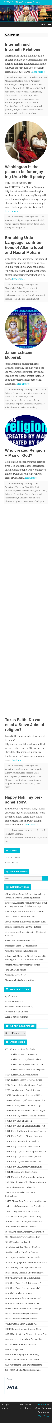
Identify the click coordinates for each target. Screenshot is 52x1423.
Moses (20, 99)
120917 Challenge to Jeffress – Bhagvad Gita (25, 1100)
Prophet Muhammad (14, 784)
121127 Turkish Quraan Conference (21, 1054)
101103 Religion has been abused (19, 1293)
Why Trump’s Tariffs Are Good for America (24, 911)
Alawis (27, 81)
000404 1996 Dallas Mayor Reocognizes (23, 1370)
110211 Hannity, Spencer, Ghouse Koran (23, 1268)
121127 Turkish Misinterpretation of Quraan (25, 1070)
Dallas (19, 288)
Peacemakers (11, 498)
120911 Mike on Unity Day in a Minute (22, 1172)
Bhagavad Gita (26, 84)
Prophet (17, 501)
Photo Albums (11, 862)
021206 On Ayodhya (14, 1349)
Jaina (20, 95)
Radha (36, 837)
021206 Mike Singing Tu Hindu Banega (22, 1354)
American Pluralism (14, 769)
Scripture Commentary (25, 404)
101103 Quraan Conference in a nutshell (23, 1298)
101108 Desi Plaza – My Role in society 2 (23, 1283)
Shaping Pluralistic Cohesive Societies (22, 965)
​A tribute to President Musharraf (20, 941)
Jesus (15, 780)
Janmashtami (11, 292)
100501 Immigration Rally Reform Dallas (23, 1339)
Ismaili (14, 95)
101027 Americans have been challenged (23, 1308)
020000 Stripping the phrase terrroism (23, 1365)
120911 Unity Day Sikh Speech (18, 1121)
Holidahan (9, 834)
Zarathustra (33, 113)
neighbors (29, 99)
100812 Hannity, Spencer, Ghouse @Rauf (23, 1329)
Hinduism (36, 92)
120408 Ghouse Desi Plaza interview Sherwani (26, 1201)
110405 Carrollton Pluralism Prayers (21, 1252)
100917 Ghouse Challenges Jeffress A (22, 1319)
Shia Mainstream (26, 110)
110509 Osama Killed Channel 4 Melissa (22, 1247)
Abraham (34, 77)
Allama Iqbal (10, 288)
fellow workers (24, 92)
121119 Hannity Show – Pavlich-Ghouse (22, 1090)
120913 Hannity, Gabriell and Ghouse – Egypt (25, 1110)
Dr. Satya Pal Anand (30, 220)
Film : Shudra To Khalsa (15, 970)
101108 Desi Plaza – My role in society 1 (22, 1288)
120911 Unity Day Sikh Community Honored (25, 1126)
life (14, 494)
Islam (7, 95)
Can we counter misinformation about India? (25, 922)
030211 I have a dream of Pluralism (20, 1344)
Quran (14, 110)
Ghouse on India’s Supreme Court (20, 980)
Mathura (30, 292)
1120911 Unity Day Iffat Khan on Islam (22, 1211)
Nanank (37, 780)
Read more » (38, 72)
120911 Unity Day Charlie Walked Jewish (23, 1156)
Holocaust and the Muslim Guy (19, 1006)
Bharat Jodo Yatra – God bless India (21, 946)
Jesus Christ (40, 490)
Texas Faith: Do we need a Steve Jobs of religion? (24, 725)
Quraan (24, 501)
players (16, 102)
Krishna (35, 95)
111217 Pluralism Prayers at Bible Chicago (23, 1216)
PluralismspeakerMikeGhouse (19, 837)
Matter (20, 494)
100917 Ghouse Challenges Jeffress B (22, 1314)
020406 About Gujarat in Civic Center (22, 1360)
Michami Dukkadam (14, 1001)
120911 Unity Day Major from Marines (22, 1141)
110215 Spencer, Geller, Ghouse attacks (22, 1257)
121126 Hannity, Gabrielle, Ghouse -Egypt (23, 1085)
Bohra (16, 88)
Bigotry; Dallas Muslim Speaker (19, 773)
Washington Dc (19, 227)
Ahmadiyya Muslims (14, 81)
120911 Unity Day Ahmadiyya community (23, 1167)
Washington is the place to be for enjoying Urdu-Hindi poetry (25, 172)
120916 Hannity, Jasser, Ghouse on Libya (23, 1105)
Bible (36, 84)
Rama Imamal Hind (25, 295)
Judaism (26, 95)
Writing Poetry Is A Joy (15, 975)
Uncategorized (31, 217)
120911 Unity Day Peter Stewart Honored (23, 1136)
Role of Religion (36, 501)
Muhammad (36, 494)
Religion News (24, 400)
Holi (43, 830)
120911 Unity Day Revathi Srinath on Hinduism (26, 1131)
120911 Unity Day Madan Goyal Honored (23, 1146)
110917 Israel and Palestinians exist (21, 1227)
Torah (14, 113)
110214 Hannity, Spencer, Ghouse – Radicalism (26, 1262)
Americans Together (16, 77)
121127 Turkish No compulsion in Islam (23, 1059)
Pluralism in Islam (29, 102)
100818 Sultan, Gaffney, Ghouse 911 (20, 1324)
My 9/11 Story (11, 996)
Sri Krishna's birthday (27, 407)
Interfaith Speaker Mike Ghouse (20, 490)
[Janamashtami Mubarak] (26, 328)
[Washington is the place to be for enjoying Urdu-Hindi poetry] (26, 143)
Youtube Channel (12, 857)
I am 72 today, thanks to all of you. (20, 917)
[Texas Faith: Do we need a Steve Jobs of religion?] (26, 613)
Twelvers (22, 113)
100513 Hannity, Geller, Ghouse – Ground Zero (26, 1334)
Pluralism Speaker (13, 106)
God (37, 487)
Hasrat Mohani (30, 288)
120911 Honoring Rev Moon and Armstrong (25, 1177)
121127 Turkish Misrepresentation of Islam (24, 1064)
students (39, 110)
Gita (32, 487)
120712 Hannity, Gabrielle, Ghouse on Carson (25, 1182)
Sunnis (8, 113)
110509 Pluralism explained (17, 1242)
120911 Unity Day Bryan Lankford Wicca (23, 1162)
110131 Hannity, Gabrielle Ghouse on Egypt (24, 1273)
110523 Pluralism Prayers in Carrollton (22, 1237)
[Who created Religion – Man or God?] (26, 431)
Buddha (39, 88)
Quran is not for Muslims (16, 1017)
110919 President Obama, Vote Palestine (23, 1221)
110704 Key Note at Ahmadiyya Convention (24, 1232)
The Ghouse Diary (15, 217)
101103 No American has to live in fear (22, 1303)
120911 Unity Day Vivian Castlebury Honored (25, 1116)
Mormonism (11, 99)
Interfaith (27, 393)
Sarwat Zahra (33, 224)
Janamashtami (39, 393)
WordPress (43, 1416)
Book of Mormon (28, 88)
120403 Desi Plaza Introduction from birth (24, 1206)
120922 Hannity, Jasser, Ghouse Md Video (23, 1095)
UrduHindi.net (32, 299)
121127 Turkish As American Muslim (21, 1075)
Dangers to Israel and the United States (23, 927)
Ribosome (41, 1404)
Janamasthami (11, 397)
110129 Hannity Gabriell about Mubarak (22, 1278)
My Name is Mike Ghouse (16, 1012)
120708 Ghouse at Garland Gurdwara (21, 1187)
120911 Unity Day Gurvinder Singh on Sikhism (25, 1151)
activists (43, 77)
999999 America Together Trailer (20, 1049)
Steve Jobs (30, 784)
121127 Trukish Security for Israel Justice (23, 1080)
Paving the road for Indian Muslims (21, 951)
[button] (44, 24)
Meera (23, 224)
